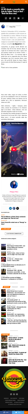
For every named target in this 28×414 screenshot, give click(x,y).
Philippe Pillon (12, 26)
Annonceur (6, 398)
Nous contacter (13, 398)
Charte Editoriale (21, 400)
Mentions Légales (8, 402)
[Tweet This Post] (10, 18)
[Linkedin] (10, 208)
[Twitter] (17, 208)
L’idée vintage (21, 398)
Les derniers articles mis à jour (14, 404)
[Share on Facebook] (6, 18)
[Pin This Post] (14, 18)
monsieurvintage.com (8, 204)
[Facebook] (14, 208)
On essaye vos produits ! (19, 402)
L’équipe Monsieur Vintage (10, 400)
